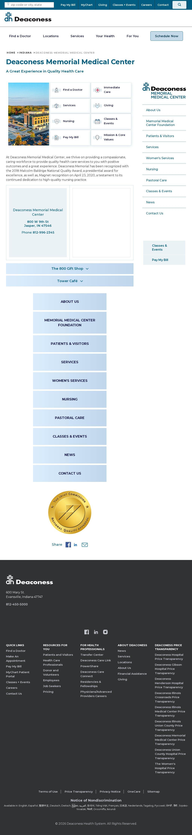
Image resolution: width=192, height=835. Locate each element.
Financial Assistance (132, 673)
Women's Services (70, 381)
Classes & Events (70, 436)
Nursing (70, 399)
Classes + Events (18, 682)
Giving (122, 679)
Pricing (48, 691)
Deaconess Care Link (95, 660)
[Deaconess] (27, 17)
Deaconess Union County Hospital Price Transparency (170, 754)
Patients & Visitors (70, 344)
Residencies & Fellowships (90, 684)
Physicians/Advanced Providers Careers (96, 694)
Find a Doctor (20, 36)
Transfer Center (91, 654)
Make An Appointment (15, 658)
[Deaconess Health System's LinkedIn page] (96, 632)
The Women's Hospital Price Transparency (165, 768)
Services (77, 36)
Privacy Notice (110, 791)
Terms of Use (48, 791)
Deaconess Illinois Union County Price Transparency (169, 726)
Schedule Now (166, 36)
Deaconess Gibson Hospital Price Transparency (168, 669)
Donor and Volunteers (51, 672)
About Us (70, 302)
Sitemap (153, 791)
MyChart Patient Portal (17, 674)
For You (133, 36)
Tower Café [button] (67, 281)
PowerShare (89, 666)
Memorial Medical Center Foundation (69, 322)
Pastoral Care (70, 418)
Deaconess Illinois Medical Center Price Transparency (170, 711)
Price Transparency (79, 791)
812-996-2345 (43, 232)
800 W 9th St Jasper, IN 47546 (38, 224)
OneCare (134, 791)
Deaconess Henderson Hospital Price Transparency (169, 683)
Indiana (25, 53)
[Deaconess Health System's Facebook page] (86, 632)
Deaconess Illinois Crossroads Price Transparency (168, 697)
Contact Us (69, 473)
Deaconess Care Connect (92, 674)
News (69, 455)
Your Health (105, 36)
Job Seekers (52, 686)
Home (11, 53)
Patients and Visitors (58, 654)
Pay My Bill (160, 260)
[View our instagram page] (105, 632)
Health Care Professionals (53, 662)
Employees (51, 680)
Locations (51, 36)
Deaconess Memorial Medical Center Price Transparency (170, 740)
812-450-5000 (17, 604)
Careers (11, 688)
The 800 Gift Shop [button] (67, 269)
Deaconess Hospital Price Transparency (169, 657)
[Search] (179, 5)
